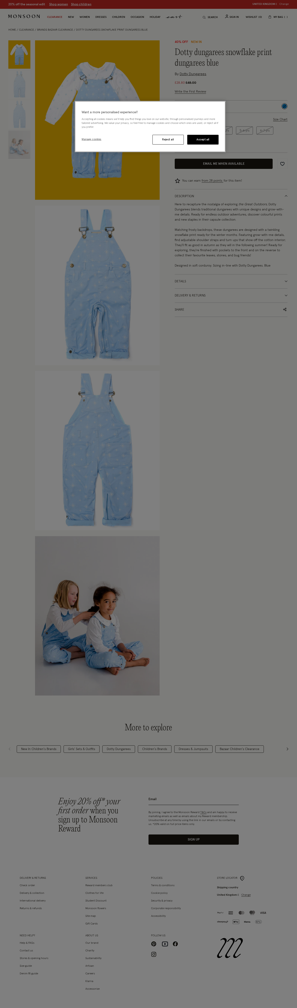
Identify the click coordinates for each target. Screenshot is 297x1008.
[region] (150, 126)
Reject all (168, 139)
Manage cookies (91, 139)
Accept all (203, 139)
